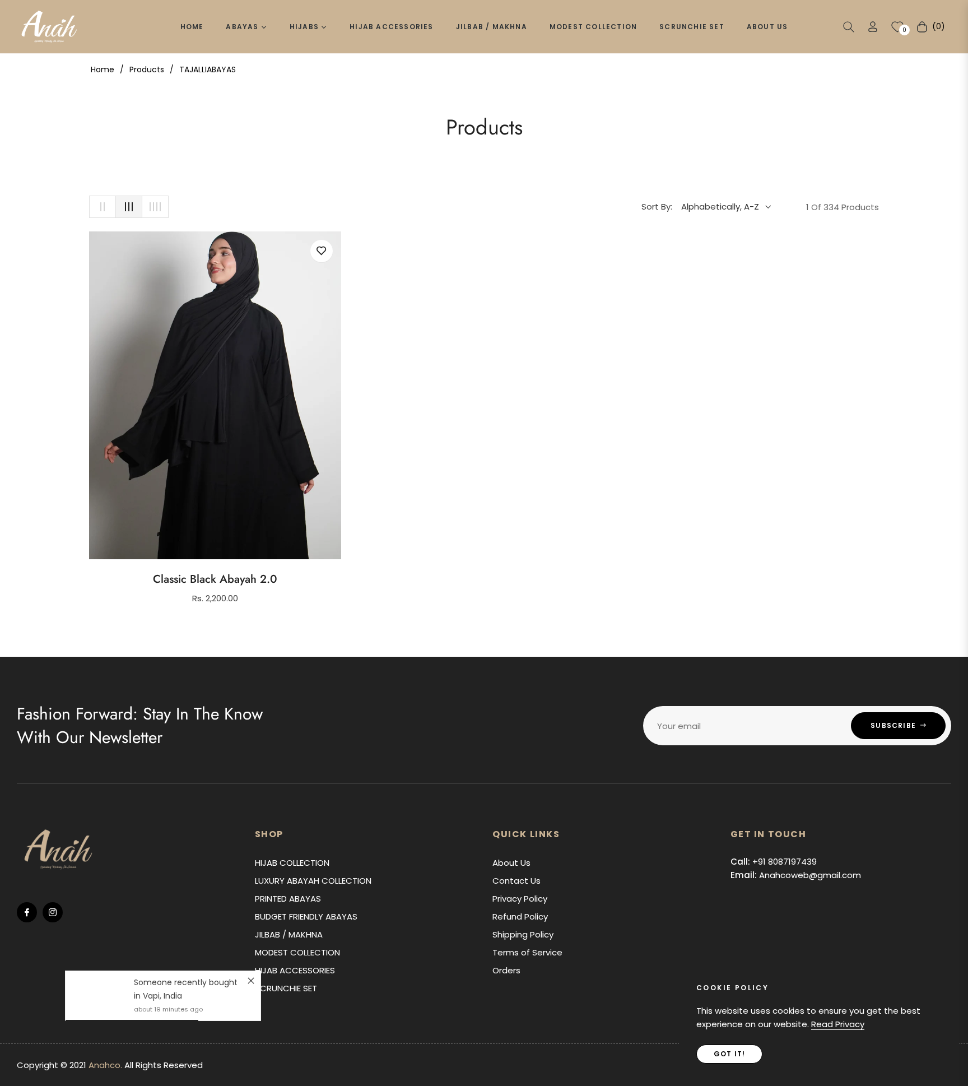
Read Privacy (837, 1024)
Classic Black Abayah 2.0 (215, 579)
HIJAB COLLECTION (292, 863)
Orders (506, 970)
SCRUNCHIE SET (286, 988)
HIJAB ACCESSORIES (295, 970)
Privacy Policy (519, 898)
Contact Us (516, 881)
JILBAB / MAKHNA (289, 934)
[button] (848, 27)
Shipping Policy (522, 934)
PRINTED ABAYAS (288, 898)
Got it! (729, 1054)
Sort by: (656, 206)
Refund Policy (520, 916)
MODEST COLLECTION (297, 952)
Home (102, 69)
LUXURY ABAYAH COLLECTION (313, 881)
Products (146, 69)
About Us (511, 863)
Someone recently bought (186, 982)
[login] (873, 26)
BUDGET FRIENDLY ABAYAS (306, 916)
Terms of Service (527, 952)
